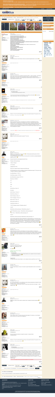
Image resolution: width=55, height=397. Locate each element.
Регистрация (48, 17)
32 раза (6, 357)
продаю (45, 53)
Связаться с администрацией (45, 382)
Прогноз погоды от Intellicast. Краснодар (16, 37)
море (45, 50)
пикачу (3, 232)
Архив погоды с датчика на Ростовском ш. (17, 42)
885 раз (6, 116)
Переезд (14, 17)
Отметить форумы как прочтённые (46, 384)
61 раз (6, 130)
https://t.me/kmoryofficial (8, 7)
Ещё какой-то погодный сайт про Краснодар (17, 40)
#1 (10, 34)
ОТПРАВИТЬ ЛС (3, 70)
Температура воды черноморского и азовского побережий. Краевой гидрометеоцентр (24, 41)
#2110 (11, 265)
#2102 (11, 74)
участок (50, 48)
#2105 (11, 120)
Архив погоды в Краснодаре (14, 43)
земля (50, 53)
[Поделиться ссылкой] (41, 51)
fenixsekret (3, 93)
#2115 (11, 345)
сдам (44, 56)
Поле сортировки (19, 368)
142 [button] (33, 20)
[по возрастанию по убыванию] (32, 368)
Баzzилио (3, 350)
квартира (45, 47)
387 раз (6, 163)
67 (33, 19)
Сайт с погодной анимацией (14, 50)
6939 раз (7, 117)
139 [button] (27, 20)
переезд (46, 42)
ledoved (3, 249)
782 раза (7, 239)
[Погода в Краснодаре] (48, 30)
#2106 (11, 134)
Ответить (4, 19)
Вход (48, 20)
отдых (47, 53)
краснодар (46, 44)
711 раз (6, 276)
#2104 (11, 106)
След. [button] (40, 20)
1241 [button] (38, 20)
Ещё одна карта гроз (13, 48)
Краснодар (47, 50)
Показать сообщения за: (7, 368)
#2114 (11, 330)
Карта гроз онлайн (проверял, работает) (16, 47)
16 (31, 19)
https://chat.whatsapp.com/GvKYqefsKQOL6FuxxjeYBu (14, 4)
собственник (46, 48)
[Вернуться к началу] (41, 53)
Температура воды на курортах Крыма (16, 49)
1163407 (25, 19)
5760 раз (7, 326)
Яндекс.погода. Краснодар (14, 38)
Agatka (3, 61)
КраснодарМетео (13, 45)
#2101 (11, 56)
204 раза (7, 147)
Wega (3, 79)
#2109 (11, 244)
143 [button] (34, 20)
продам (49, 47)
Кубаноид (3, 111)
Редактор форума (5, 34)
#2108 (11, 229)
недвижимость (46, 45)
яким (12, 152)
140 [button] (29, 20)
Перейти (39, 377)
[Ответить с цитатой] (39, 51)
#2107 (11, 152)
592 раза (7, 240)
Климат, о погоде (12, 33)
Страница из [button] (18, 20)
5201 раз (7, 101)
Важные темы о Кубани (20, 17)
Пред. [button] (23, 20)
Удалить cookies (43, 383)
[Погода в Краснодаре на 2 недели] (51, 31)
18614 (29, 19)
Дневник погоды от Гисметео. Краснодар (17, 44)
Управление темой (11, 19)
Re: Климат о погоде (12, 73)
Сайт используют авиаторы (14, 46)
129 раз (6, 40)
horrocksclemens (36, 385)
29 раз (6, 256)
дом (50, 42)
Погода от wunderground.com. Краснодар (16, 39)
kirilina (3, 123)
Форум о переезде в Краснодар (8, 17)
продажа (45, 51)
